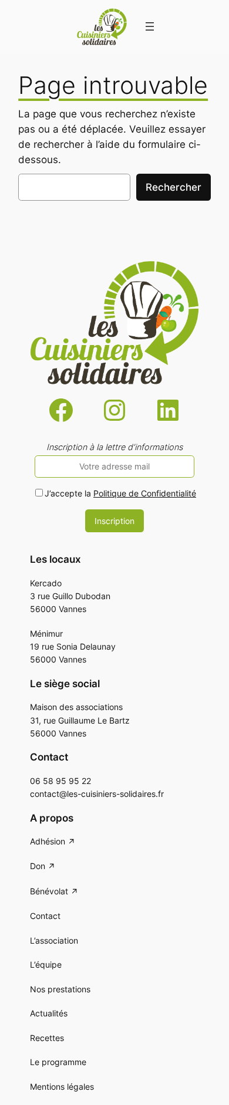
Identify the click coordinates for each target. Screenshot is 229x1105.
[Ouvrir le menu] (150, 26)
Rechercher (173, 187)
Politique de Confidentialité (144, 493)
